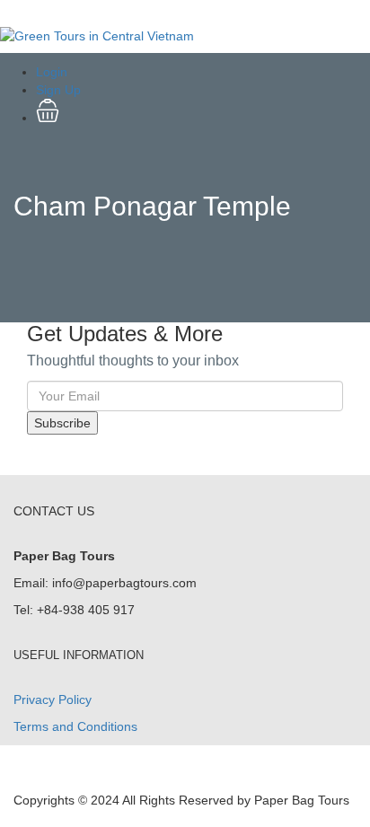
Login (51, 72)
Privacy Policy (52, 699)
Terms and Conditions (75, 726)
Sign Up (58, 90)
